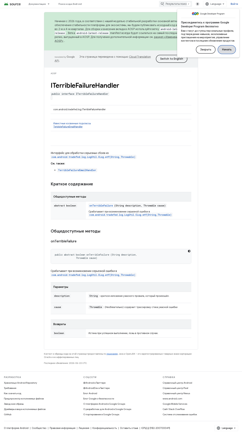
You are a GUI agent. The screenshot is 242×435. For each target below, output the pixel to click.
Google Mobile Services (175, 403)
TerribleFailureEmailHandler (77, 170)
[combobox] (175, 4)
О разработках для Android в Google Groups (107, 409)
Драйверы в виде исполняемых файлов (24, 409)
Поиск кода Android (70, 3)
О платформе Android (16, 428)
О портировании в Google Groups (101, 414)
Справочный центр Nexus (176, 393)
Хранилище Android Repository (20, 382)
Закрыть (205, 49)
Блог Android (90, 393)
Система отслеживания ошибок (180, 414)
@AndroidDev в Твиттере (96, 388)
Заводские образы (14, 403)
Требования (10, 388)
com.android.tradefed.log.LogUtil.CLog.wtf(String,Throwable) (93, 157)
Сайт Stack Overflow (174, 409)
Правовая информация (62, 428)
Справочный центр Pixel (175, 388)
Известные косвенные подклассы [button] (72, 125)
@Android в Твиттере (94, 382)
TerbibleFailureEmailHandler (68, 126)
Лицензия (84, 428)
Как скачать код (12, 393)
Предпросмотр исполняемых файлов (24, 398)
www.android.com (172, 398)
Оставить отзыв (129, 428)
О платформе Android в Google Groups (104, 403)
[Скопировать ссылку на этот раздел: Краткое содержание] (97, 184)
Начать (226, 49)
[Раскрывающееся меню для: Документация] (50, 4)
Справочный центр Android (177, 382)
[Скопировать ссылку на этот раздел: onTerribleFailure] (80, 242)
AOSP (53, 73)
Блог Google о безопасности (98, 398)
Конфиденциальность (105, 428)
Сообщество (39, 428)
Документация (37, 3)
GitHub (7, 414)
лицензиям (112, 353)
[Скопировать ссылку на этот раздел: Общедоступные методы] (104, 231)
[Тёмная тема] (189, 251)
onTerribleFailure (101, 205)
